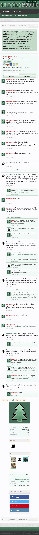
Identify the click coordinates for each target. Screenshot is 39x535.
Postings (11, 76)
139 (28, 434)
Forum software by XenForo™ (9, 533)
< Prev (3, 400)
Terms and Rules (25, 533)
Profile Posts (11, 74)
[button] (19, 497)
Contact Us (32, 529)
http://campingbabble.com (22, 479)
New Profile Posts (21, 16)
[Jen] (26, 459)
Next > (24, 400)
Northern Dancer (11, 162)
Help (37, 529)
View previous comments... (14, 217)
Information (27, 76)
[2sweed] (13, 466)
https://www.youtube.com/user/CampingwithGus (21, 326)
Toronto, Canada (24, 481)
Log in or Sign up (31, 1)
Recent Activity (27, 74)
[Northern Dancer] (13, 446)
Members (18, 11)
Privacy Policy (34, 533)
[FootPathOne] (13, 459)
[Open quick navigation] (36, 26)
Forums (7, 11)
